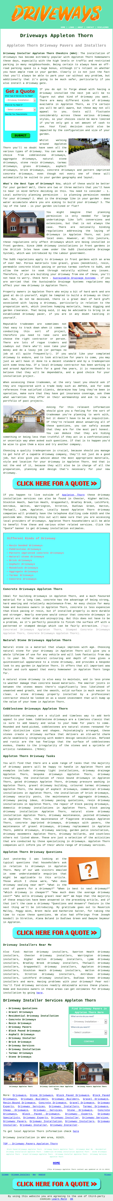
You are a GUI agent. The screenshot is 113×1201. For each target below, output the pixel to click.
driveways (32, 830)
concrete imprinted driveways (38, 822)
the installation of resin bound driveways (57, 778)
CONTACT (90, 27)
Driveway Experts (78, 1114)
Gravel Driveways (95, 1099)
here (40, 992)
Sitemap (5, 1175)
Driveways (19, 1095)
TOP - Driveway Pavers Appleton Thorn (30, 1143)
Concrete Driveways (52, 1102)
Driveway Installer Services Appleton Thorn (49, 1001)
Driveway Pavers (14, 1121)
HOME (63, 27)
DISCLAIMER (102, 27)
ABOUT (80, 27)
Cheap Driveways (15, 1110)
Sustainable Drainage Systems (74, 278)
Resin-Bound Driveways (19, 1102)
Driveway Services (31, 1106)
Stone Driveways (41, 1095)
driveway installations (61, 245)
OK (71, 1199)
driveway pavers (20, 767)
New (34, 1175)
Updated (41, 1175)
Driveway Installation (46, 1121)
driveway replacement (73, 826)
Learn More (59, 1199)
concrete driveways (61, 170)
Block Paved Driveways (73, 1095)
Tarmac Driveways (95, 1106)
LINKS (71, 27)
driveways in (56, 234)
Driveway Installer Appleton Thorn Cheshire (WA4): (41, 53)
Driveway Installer (65, 1117)
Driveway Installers (64, 1106)
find (16, 952)
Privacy (107, 1175)
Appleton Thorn (73, 495)
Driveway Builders (34, 1099)
